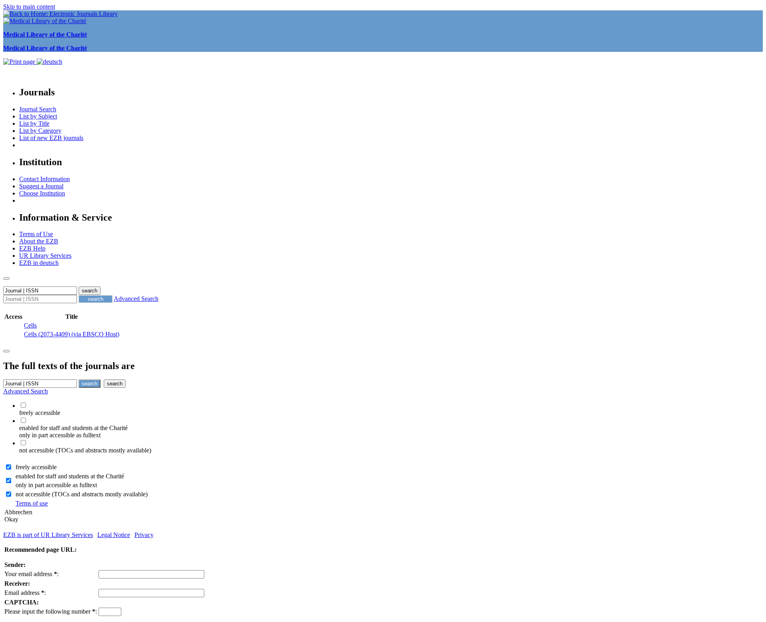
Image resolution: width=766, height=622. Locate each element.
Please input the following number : (50, 611)
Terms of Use (36, 234)
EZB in (39, 262)
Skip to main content (29, 6)
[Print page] (20, 61)
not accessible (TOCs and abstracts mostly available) (82, 494)
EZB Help (32, 248)
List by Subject (38, 116)
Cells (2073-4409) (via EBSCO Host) (71, 334)
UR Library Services (45, 255)
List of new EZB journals (51, 137)
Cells (30, 325)
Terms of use (32, 503)
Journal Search (37, 109)
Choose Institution (42, 193)
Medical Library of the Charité (45, 34)
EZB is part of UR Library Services (48, 534)
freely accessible (36, 467)
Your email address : (31, 574)
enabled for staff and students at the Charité (70, 476)
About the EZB (38, 241)
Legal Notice (113, 534)
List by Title (34, 123)
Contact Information (44, 179)
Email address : (25, 592)
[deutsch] (49, 61)
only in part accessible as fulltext (56, 485)
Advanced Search (136, 298)
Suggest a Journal (41, 186)
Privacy (144, 534)
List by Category (40, 130)
